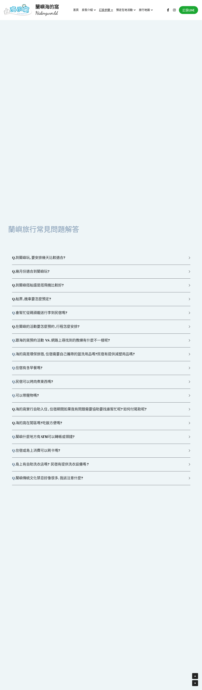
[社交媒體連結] (168, 10)
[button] (101, 258)
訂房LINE (188, 10)
